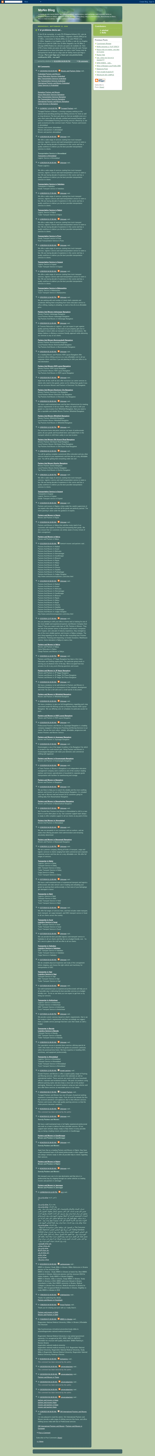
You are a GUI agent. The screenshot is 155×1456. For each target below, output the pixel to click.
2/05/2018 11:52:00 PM (48, 427)
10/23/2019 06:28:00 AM (49, 1374)
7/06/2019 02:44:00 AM (48, 1295)
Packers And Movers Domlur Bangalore (52, 463)
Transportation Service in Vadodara (51, 184)
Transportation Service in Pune (49, 236)
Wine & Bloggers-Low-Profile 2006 (109, 66)
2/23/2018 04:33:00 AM (48, 682)
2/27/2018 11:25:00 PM (48, 1014)
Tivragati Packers (67, 108)
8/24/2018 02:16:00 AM (48, 1109)
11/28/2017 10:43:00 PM (49, 108)
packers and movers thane (47, 1402)
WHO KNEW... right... (104, 63)
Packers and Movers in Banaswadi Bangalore (55, 840)
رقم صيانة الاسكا (43, 1250)
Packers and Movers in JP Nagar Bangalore (54, 671)
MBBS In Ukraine (66, 1319)
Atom (60, 1438)
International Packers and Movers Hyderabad (54, 83)
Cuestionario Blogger (104, 44)
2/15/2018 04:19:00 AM (48, 522)
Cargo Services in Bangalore (48, 104)
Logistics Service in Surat (47, 922)
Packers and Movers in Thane (48, 1377)
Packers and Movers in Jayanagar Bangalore (54, 737)
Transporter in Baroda (46, 1028)
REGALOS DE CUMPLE (105, 75)
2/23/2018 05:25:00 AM (48, 723)
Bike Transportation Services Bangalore (52, 97)
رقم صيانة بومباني (44, 1246)
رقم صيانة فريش (43, 1253)
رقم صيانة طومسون (44, 1243)
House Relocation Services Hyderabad (51, 76)
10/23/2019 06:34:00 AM (49, 1389)
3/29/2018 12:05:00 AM (48, 1070)
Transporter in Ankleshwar (48, 1000)
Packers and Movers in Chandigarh (50, 1300)
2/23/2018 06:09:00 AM (48, 787)
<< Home (40, 1441)
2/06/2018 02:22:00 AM (48, 451)
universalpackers (67, 1367)
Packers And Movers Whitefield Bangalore (53, 416)
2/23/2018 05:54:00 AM (48, 765)
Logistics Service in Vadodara (49, 948)
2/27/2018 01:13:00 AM (48, 879)
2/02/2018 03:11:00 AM (48, 323)
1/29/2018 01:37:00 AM (48, 219)
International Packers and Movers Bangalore (53, 101)
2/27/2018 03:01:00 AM (48, 934)
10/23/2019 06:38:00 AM (49, 1397)
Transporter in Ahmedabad (47, 156)
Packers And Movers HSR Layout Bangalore (54, 366)
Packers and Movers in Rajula (49, 515)
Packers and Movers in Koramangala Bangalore (56, 758)
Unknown (63, 137)
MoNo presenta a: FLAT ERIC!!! (108, 47)
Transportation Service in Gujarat (50, 262)
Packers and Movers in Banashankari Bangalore (56, 801)
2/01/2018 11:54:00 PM (48, 297)
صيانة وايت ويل (43, 1197)
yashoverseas (65, 1264)
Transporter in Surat (45, 920)
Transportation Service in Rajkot (50, 210)
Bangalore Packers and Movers (49, 92)
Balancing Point (102, 69)
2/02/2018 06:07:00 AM (48, 378)
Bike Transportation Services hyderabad (52, 78)
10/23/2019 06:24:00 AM (49, 1367)
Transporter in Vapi (45, 972)
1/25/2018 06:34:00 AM (48, 137)
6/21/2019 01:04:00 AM (48, 1264)
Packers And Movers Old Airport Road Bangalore (56, 439)
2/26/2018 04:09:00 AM (48, 827)
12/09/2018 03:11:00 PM (49, 1192)
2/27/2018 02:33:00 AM (48, 908)
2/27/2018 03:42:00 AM (48, 960)
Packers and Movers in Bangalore (50, 780)
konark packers (65, 1070)
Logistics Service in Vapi (47, 974)
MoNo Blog (46, 10)
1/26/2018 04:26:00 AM (48, 163)
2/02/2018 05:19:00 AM (48, 352)
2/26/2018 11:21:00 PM (48, 846)
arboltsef (105, 30)
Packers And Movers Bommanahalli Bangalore (55, 340)
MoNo (104, 32)
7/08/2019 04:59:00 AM (48, 1305)
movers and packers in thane (48, 1405)
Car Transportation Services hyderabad (51, 81)
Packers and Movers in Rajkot (49, 1162)
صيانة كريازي (42, 1257)
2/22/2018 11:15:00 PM (48, 656)
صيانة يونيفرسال (43, 1259)
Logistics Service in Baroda (48, 1031)
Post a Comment (44, 1433)
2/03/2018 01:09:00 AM (48, 401)
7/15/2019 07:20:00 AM (48, 1319)
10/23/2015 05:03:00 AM (49, 71)
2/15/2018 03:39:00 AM (48, 503)
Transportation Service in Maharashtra (52, 288)
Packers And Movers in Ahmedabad (51, 820)
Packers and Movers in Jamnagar (50, 1185)
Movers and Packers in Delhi (48, 1315)
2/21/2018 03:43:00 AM (48, 543)
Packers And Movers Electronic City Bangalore (55, 390)
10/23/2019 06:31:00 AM (49, 1382)
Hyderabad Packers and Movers (49, 74)
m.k (62, 1192)
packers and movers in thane (48, 1400)
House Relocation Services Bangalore (51, 95)
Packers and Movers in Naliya (49, 537)
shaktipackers (65, 1295)
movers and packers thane (47, 1407)
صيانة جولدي (42, 1255)
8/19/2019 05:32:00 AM (48, 1359)
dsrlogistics (64, 1359)
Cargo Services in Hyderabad (48, 85)
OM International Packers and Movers (73, 1412)
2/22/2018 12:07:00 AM (48, 618)
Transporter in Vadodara (47, 946)
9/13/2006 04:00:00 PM (62, 61)
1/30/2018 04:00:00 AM (48, 271)
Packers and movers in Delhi (48, 1312)
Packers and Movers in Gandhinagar (51, 1136)
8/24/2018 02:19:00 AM (48, 1116)
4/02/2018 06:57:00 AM (48, 1092)
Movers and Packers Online (70, 71)
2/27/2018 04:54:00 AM (48, 986)
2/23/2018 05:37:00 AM (48, 744)
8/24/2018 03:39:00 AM (48, 1142)
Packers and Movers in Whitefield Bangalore (54, 694)
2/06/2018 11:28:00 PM (48, 475)
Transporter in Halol (45, 894)
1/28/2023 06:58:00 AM (48, 1412)
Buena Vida (101, 55)
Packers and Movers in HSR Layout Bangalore (55, 716)
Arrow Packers (65, 1305)
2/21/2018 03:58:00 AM (48, 581)
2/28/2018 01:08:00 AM (48, 1042)
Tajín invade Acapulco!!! (105, 72)
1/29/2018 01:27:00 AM (48, 193)
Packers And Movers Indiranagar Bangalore (54, 312)
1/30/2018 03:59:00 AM (48, 245)
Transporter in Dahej (45, 861)
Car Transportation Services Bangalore (51, 99)
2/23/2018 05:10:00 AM (48, 701)
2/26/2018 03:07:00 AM (48, 808)
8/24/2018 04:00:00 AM (48, 1168)
